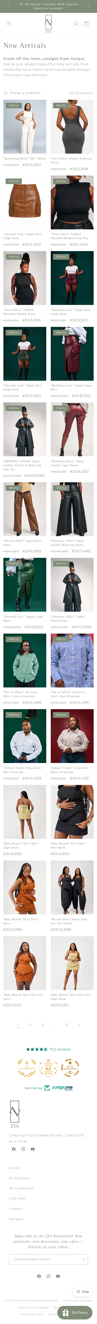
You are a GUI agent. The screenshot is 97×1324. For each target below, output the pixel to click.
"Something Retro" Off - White (24, 158)
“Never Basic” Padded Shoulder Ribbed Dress (19, 312)
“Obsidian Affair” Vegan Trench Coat (68, 618)
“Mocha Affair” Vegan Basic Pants (22, 543)
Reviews (16, 1219)
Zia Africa (21, 1300)
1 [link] (18, 1025)
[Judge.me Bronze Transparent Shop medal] (48, 1068)
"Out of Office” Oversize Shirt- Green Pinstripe (20, 694)
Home (14, 1168)
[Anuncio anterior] (8, 6)
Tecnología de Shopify (43, 1300)
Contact (16, 1209)
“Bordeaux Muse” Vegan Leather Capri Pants (67, 463)
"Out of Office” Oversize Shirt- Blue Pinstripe (68, 694)
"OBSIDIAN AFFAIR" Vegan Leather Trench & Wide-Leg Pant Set (22, 465)
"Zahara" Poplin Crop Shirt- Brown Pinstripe (70, 770)
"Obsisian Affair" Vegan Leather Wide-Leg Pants (67, 543)
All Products (19, 1178)
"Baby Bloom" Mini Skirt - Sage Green (21, 845)
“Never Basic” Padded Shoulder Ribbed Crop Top (69, 236)
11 (66, 1025)
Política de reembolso (78, 1300)
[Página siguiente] (79, 1025)
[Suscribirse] (83, 1259)
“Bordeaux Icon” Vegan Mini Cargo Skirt (71, 312)
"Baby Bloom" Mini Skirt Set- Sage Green (71, 997)
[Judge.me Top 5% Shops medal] (70, 1068)
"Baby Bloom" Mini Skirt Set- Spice (23, 997)
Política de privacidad (33, 1307)
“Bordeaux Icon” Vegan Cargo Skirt (71, 387)
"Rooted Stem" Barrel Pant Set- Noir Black (69, 921)
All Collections (21, 1188)
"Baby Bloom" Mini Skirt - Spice (21, 921)
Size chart (17, 1198)
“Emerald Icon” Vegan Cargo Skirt (23, 618)
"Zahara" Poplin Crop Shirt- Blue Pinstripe (22, 770)
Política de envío (31, 1314)
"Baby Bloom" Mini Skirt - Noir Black (69, 845)
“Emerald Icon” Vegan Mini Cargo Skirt (22, 387)
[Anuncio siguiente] (89, 6)
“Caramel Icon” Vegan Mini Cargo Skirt (22, 236)
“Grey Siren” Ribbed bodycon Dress (71, 160)
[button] (9, 24)
